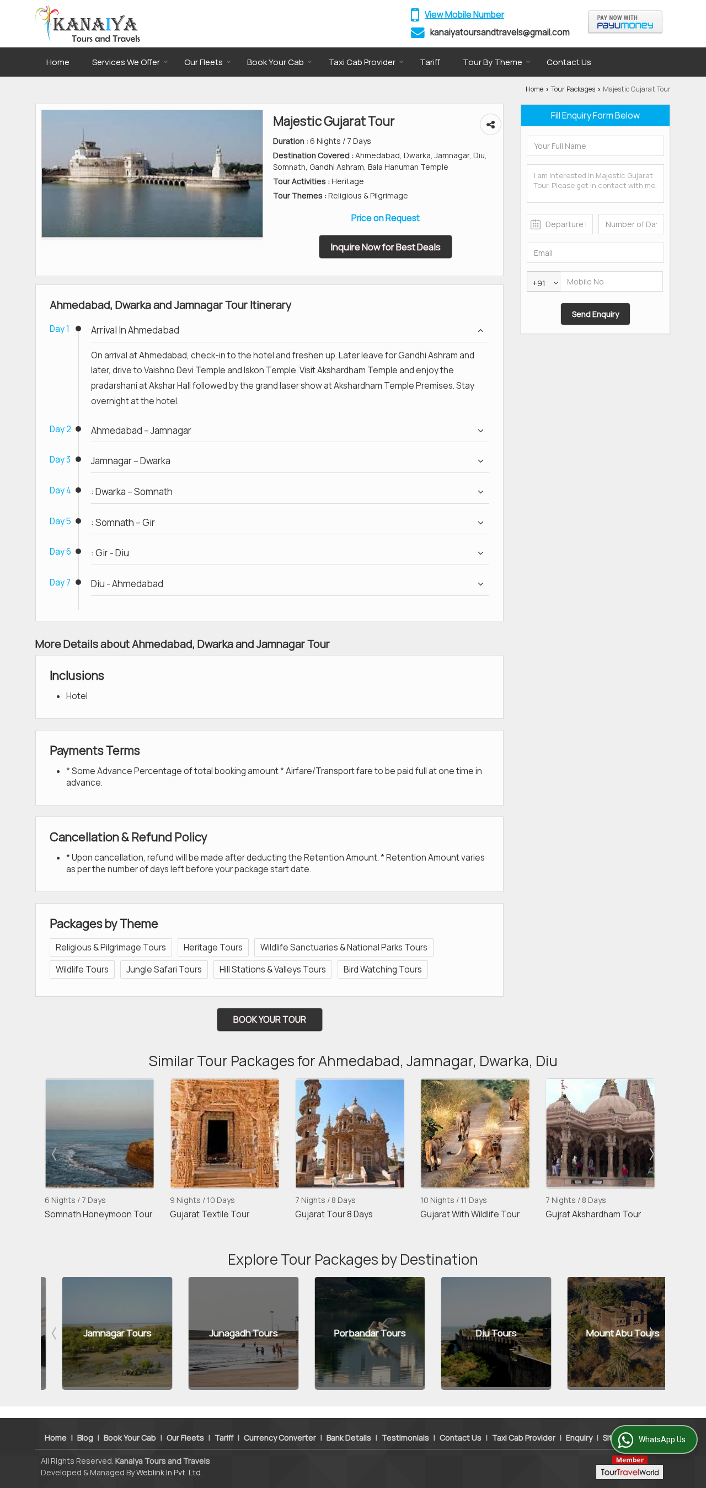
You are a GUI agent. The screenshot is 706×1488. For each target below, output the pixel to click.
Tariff (430, 62)
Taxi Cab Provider (361, 62)
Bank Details (349, 1437)
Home (57, 62)
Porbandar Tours (352, 1333)
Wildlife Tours (82, 969)
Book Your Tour (269, 1019)
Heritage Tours (213, 947)
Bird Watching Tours (383, 969)
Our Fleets (203, 62)
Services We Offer (126, 62)
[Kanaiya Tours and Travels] (87, 24)
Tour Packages (573, 89)
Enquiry (579, 1437)
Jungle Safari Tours (164, 969)
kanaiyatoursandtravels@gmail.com (500, 32)
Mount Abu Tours (605, 1333)
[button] (464, 14)
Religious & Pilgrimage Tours (111, 947)
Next (651, 1154)
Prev (55, 1154)
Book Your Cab (275, 62)
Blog (85, 1437)
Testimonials (405, 1437)
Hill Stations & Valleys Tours (273, 969)
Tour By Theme (492, 62)
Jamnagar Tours (100, 1333)
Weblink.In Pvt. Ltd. (169, 1472)
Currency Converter (280, 1437)
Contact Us (569, 62)
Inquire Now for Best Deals (385, 246)
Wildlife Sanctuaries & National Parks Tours (343, 947)
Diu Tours (478, 1333)
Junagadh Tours (226, 1333)
